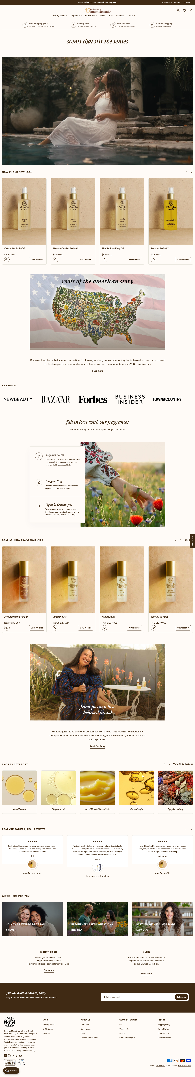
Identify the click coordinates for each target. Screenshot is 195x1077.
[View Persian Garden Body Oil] (22, 211)
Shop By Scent (49, 1024)
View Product (35, 259)
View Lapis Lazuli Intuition (97, 876)
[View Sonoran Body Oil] (120, 211)
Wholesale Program (127, 1037)
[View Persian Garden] (171, 579)
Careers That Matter (89, 1037)
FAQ (121, 1024)
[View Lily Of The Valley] (73, 579)
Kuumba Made (160, 1065)
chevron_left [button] (186, 172)
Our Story (186, 2)
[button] (57, 460)
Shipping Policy (164, 1024)
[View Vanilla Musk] (24, 579)
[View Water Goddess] (122, 579)
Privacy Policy (163, 1033)
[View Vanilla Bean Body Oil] (71, 211)
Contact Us (124, 1029)
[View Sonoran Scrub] (169, 211)
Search (122, 1033)
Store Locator (167, 2)
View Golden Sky (162, 873)
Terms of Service (164, 1037)
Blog (83, 1033)
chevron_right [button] (191, 172)
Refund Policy (163, 1029)
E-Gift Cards (48, 1029)
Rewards (177, 2)
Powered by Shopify (184, 1065)
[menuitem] (59, 1025)
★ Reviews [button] (192, 541)
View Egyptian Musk (32, 873)
